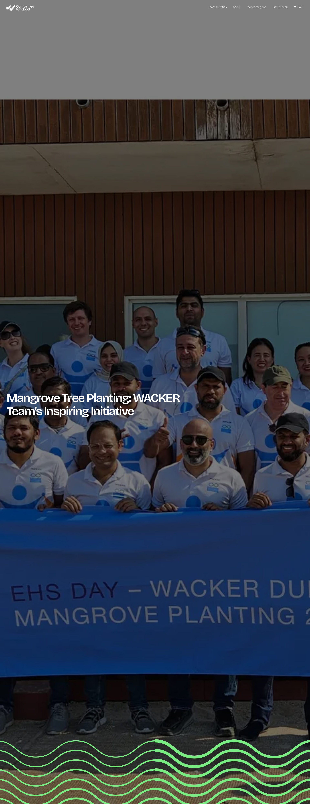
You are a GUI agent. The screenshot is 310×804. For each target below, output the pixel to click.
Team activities (217, 7)
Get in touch (280, 7)
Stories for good (256, 7)
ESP (300, 11)
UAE (299, 7)
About (236, 7)
